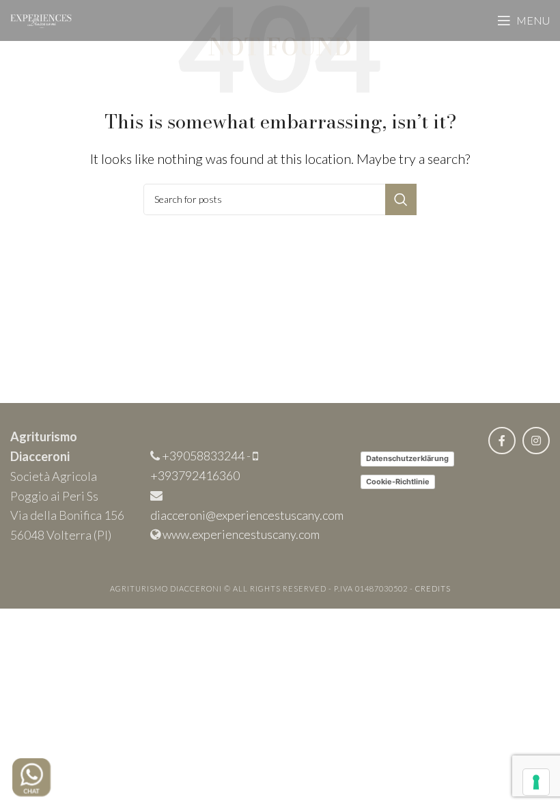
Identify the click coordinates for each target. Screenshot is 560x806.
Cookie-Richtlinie (398, 481)
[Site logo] (41, 19)
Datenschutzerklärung (407, 458)
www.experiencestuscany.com (241, 534)
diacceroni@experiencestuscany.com (247, 515)
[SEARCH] (401, 199)
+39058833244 (203, 455)
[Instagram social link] (536, 440)
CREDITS (433, 588)
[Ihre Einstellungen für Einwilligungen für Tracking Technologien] (536, 782)
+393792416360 (195, 475)
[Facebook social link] (502, 440)
